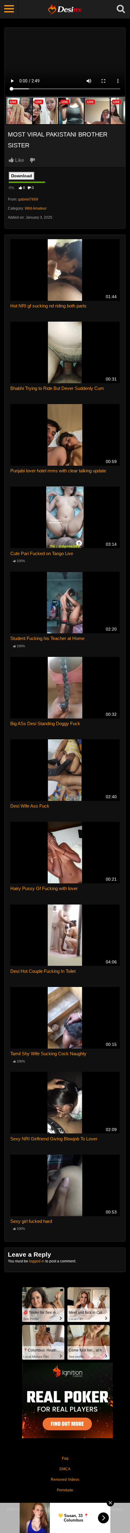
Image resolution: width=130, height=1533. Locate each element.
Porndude (65, 1490)
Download (21, 175)
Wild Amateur (36, 208)
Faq (65, 1458)
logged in (36, 1261)
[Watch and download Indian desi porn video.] (65, 9)
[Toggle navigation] (9, 9)
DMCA (65, 1469)
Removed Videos (65, 1479)
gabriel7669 (28, 199)
